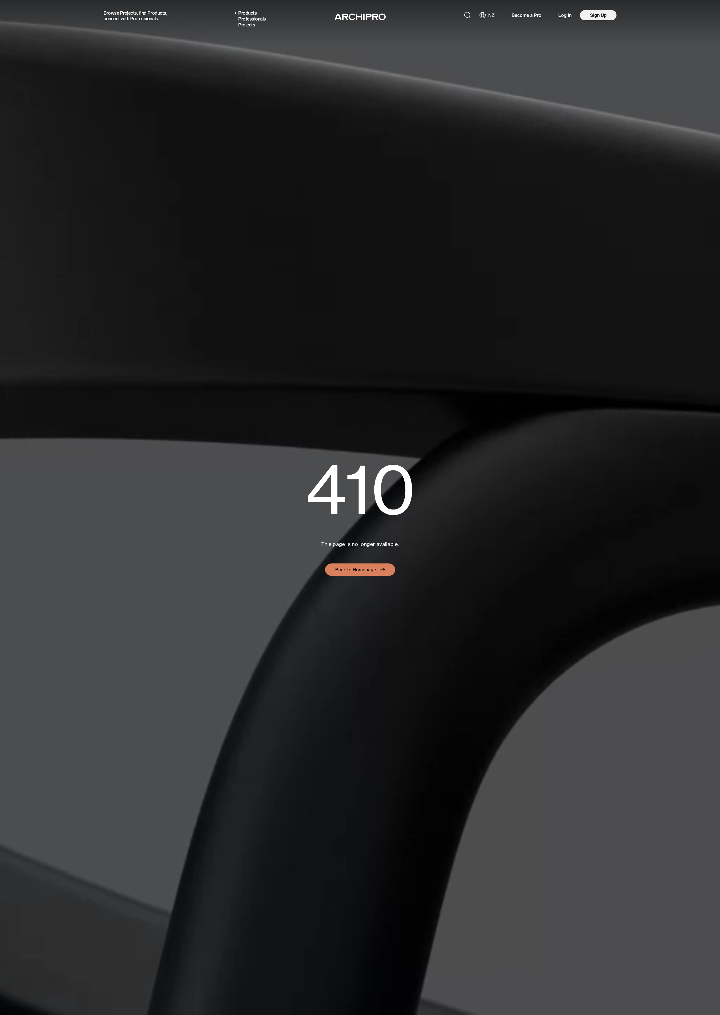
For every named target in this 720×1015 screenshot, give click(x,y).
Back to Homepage (355, 569)
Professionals (144, 18)
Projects (128, 13)
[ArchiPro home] (360, 16)
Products (156, 13)
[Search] (467, 15)
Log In (565, 15)
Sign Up (598, 15)
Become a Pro (526, 15)
